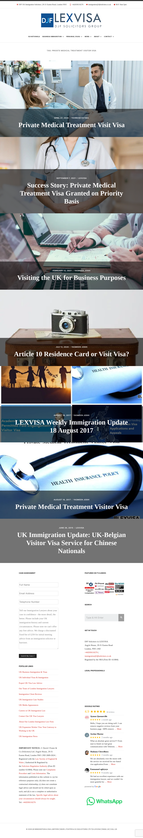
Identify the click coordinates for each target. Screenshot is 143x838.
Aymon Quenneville (98, 716)
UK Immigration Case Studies (31, 699)
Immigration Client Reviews (30, 694)
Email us (105, 829)
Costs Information (38, 773)
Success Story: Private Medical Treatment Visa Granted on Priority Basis (71, 193)
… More (117, 729)
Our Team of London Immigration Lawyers (36, 688)
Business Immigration (52, 36)
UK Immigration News (28, 736)
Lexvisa (82, 178)
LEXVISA (80, 528)
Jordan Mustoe (96, 734)
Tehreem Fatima (80, 118)
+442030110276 (29, 802)
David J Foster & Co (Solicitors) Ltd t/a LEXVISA (80, 829)
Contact (108, 36)
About (97, 36)
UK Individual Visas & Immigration (33, 677)
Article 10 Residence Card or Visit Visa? (71, 354)
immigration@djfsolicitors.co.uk (98, 656)
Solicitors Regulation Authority (34, 766)
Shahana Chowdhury (99, 751)
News (87, 36)
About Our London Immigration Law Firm (36, 722)
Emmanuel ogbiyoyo (99, 769)
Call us (113, 829)
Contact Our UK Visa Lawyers (31, 716)
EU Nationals (34, 36)
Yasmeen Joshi (82, 270)
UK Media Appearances (28, 705)
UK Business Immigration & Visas (33, 672)
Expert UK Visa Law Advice (30, 683)
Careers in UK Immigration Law (32, 711)
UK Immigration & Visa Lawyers (45, 829)
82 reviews (110, 712)
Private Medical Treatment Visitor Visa (71, 506)
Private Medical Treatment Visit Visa (71, 125)
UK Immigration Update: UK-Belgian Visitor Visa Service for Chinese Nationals (71, 543)
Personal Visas (73, 36)
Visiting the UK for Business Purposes (71, 277)
